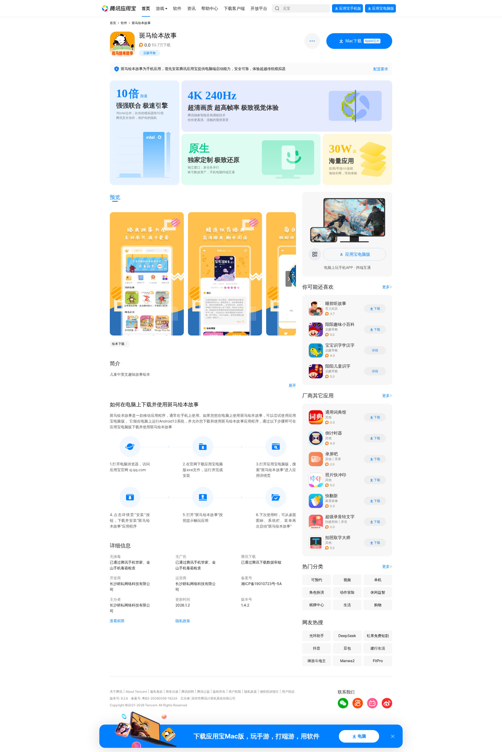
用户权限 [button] (235, 691)
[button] (119, 8)
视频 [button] (347, 579)
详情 (375, 350)
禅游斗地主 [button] (316, 660)
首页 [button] (113, 23)
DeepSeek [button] (347, 635)
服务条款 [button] (156, 691)
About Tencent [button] (136, 691)
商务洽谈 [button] (172, 691)
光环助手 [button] (316, 635)
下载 (377, 308)
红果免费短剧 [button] (378, 635)
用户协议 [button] (288, 691)
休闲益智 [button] (377, 592)
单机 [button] (377, 579)
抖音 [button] (316, 648)
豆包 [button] (347, 648)
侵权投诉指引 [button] (269, 691)
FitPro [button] (378, 660)
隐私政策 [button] (182, 620)
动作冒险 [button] (347, 592)
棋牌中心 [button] (316, 605)
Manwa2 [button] (347, 660)
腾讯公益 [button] (203, 691)
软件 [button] (124, 23)
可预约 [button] (316, 579)
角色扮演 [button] (316, 592)
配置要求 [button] (380, 69)
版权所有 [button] (219, 691)
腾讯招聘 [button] (187, 691)
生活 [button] (347, 605)
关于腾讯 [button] (116, 691)
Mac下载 (362, 41)
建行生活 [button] (377, 648)
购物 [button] (377, 605)
